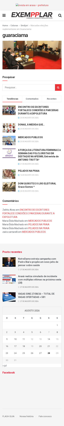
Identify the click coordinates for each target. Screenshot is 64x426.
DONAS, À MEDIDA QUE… (31, 124)
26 (32, 353)
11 (23, 339)
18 (23, 346)
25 (23, 353)
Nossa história (26, 416)
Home (5, 25)
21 (49, 346)
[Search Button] (58, 87)
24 (15, 353)
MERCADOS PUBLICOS (30, 137)
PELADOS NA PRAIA (28, 171)
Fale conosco (45, 416)
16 (7, 346)
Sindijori (24, 25)
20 (40, 346)
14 (49, 339)
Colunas (14, 25)
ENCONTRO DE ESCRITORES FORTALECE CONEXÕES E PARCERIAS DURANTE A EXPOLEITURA (38, 110)
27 (40, 353)
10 (15, 339)
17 (15, 346)
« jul (5, 365)
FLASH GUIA (8, 416)
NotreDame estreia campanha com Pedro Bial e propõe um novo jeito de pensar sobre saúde (38, 262)
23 (7, 353)
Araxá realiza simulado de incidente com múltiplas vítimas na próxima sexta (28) (39, 279)
